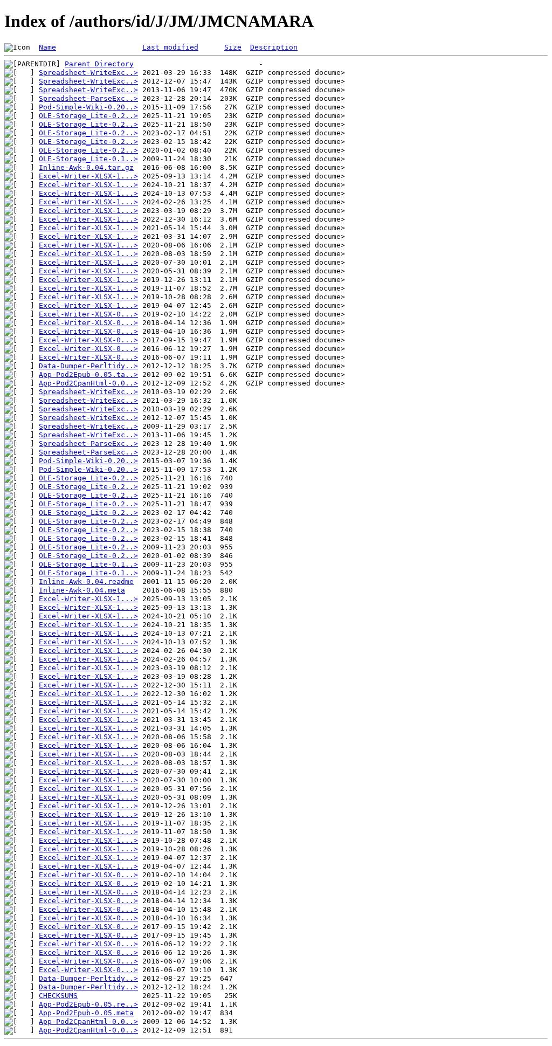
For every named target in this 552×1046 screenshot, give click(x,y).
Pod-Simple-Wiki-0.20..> (88, 107)
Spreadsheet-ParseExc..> (88, 98)
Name (47, 47)
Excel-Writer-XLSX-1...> (88, 176)
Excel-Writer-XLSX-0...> (88, 314)
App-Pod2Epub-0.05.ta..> (88, 374)
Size (233, 47)
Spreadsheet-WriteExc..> (88, 72)
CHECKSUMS (58, 996)
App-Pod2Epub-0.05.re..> (88, 1004)
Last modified (170, 47)
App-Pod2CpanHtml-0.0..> (88, 383)
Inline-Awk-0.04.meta (82, 590)
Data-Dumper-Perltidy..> (88, 366)
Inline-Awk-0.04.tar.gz (86, 167)
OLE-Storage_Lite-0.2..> (88, 116)
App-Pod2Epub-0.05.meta (86, 1013)
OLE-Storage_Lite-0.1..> (88, 159)
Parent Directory (99, 64)
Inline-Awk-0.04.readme (86, 581)
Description (274, 47)
